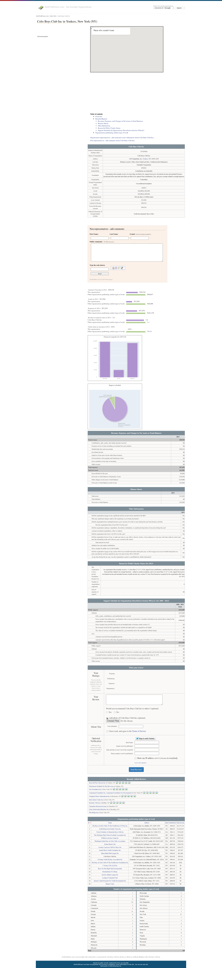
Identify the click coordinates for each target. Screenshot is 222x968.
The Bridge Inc (93, 812)
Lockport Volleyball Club (110, 878)
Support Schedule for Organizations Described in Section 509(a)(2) (121, 130)
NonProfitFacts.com (42, 16)
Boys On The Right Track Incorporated (110, 868)
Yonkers (145, 159)
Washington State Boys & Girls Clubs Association (110, 841)
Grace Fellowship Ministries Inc (99, 809)
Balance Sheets (103, 123)
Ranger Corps (110, 884)
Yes (110, 712)
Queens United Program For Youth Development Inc (110, 881)
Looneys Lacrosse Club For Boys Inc (110, 847)
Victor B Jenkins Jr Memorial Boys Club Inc (110, 832)
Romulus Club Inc (94, 803)
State (166, 823)
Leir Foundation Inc (95, 789)
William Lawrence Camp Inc (110, 838)
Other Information (104, 126)
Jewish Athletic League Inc (110, 875)
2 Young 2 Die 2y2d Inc (110, 865)
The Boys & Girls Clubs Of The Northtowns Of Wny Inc (109, 826)
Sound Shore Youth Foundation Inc (110, 850)
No (117, 712)
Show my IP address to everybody (157, 758)
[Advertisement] (136, 93)
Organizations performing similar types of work (111, 132)
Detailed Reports (101, 119)
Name (110, 823)
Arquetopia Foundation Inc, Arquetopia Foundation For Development (110, 793)
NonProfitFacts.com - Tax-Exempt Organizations (68, 7)
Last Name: (114, 234)
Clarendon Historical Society (98, 806)
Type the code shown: (97, 265)
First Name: (94, 234)
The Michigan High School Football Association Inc (110, 835)
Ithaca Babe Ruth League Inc (110, 853)
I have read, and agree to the (127, 731)
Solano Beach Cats (110, 844)
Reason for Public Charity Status (109, 128)
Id (88, 823)
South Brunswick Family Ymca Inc (110, 829)
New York (53, 16)
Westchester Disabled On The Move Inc (101, 786)
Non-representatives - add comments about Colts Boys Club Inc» (112, 140)
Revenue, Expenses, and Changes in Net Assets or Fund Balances (120, 121)
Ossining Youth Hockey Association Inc (110, 859)
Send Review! (136, 769)
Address (146, 823)
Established (172, 823)
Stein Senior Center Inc (96, 800)
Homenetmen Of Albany (109, 872)
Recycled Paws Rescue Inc (97, 783)
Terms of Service (139, 731)
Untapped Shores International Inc (99, 796)
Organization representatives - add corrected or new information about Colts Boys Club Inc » (122, 137)
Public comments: (102, 241)
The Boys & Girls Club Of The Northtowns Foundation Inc (110, 862)
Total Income (180, 823)
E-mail (140, 234)
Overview (98, 116)
